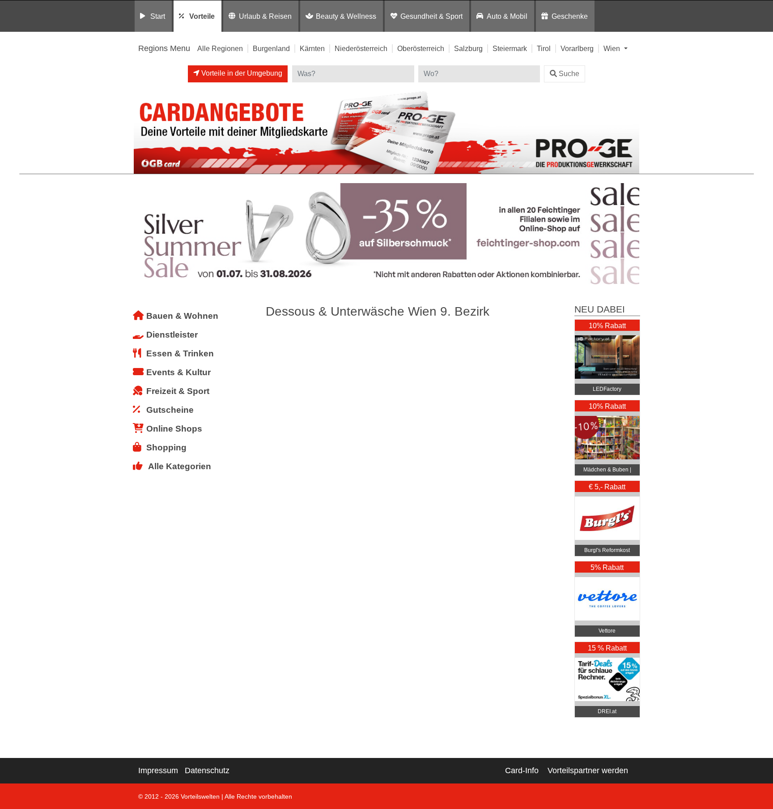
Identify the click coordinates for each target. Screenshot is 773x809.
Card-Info (522, 770)
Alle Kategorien (179, 466)
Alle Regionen (220, 48)
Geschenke (570, 16)
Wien (612, 48)
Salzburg (468, 48)
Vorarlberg (577, 48)
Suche (569, 73)
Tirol (544, 48)
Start (157, 16)
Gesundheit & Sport (431, 16)
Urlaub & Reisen (265, 16)
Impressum (158, 770)
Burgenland (271, 48)
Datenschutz (207, 770)
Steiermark (510, 48)
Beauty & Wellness (346, 16)
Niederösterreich (361, 48)
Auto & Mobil (507, 16)
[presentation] (142, 234)
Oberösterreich (420, 48)
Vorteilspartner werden (588, 770)
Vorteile (202, 16)
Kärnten (312, 48)
